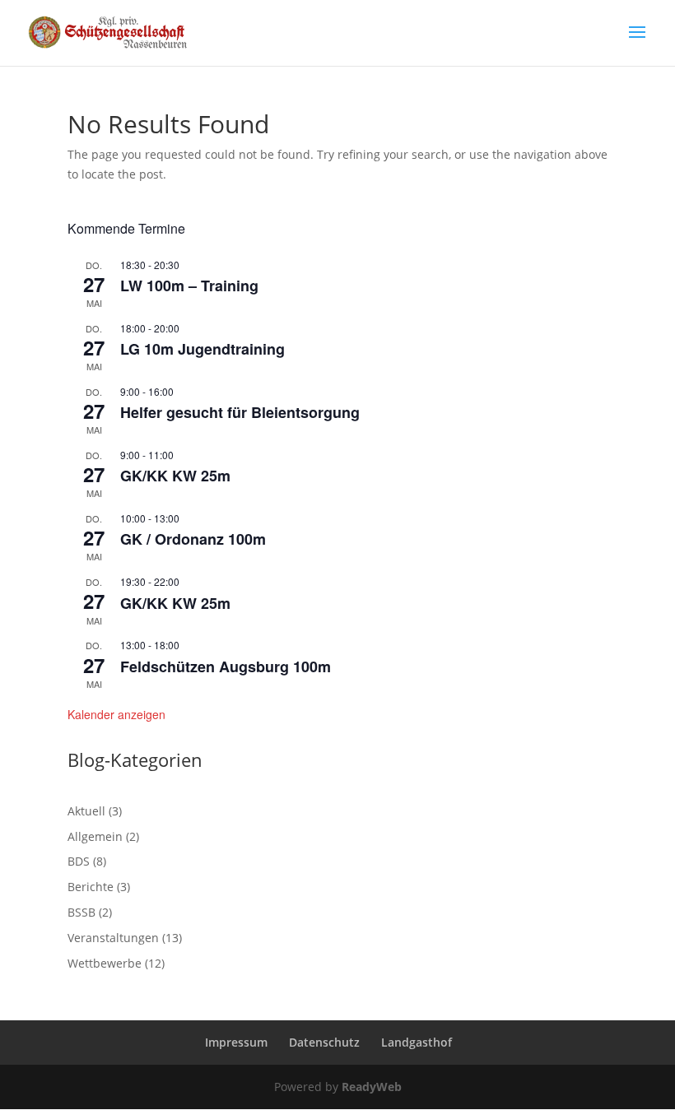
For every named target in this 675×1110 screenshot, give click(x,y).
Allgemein (95, 836)
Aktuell (86, 811)
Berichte (91, 886)
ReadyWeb (372, 1086)
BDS (79, 861)
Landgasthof (416, 1042)
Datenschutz (324, 1042)
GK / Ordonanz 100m (193, 539)
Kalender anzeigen (116, 714)
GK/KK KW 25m (175, 475)
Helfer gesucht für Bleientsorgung (240, 412)
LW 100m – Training (189, 285)
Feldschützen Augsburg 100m (225, 666)
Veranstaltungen (113, 937)
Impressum (236, 1042)
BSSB (81, 912)
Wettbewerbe (105, 963)
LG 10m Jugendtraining (202, 349)
